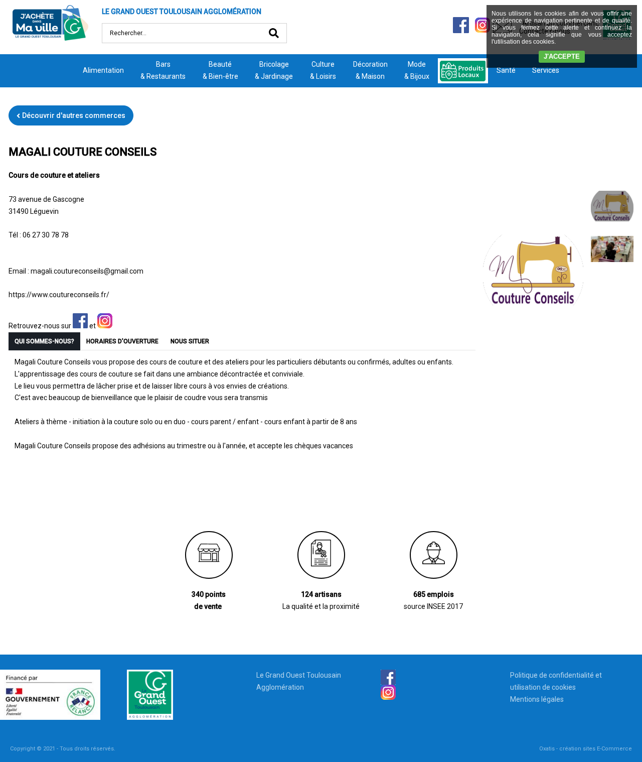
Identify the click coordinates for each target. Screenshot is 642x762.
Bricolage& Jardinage (274, 70)
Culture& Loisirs (323, 70)
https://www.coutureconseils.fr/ (59, 295)
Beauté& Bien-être (220, 70)
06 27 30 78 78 (46, 235)
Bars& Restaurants (163, 70)
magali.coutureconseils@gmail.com (87, 271)
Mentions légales (537, 699)
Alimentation (103, 70)
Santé (506, 70)
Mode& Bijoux (416, 70)
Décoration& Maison (370, 70)
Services (545, 70)
